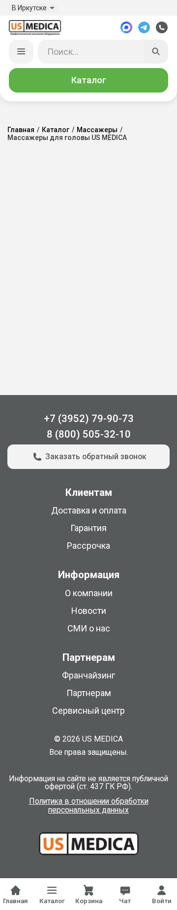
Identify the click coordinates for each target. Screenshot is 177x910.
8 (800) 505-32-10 (89, 434)
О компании (89, 593)
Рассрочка (88, 545)
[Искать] (156, 52)
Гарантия (88, 528)
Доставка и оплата (88, 510)
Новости (88, 611)
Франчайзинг (88, 675)
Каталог (88, 80)
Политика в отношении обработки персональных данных (88, 806)
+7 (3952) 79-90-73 (89, 418)
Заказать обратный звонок (96, 456)
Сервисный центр (88, 710)
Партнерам (88, 693)
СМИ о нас (88, 628)
